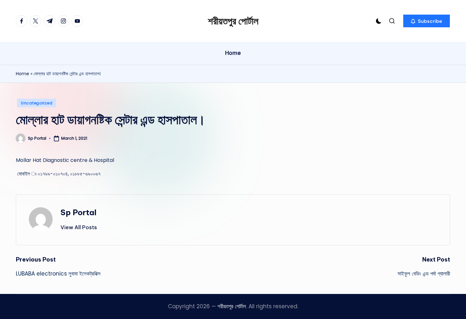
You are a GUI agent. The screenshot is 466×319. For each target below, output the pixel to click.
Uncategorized (36, 103)
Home (22, 73)
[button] (426, 21)
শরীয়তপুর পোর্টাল (233, 21)
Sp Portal (78, 212)
